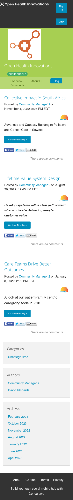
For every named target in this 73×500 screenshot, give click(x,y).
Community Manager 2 (34, 104)
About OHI (37, 81)
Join (61, 22)
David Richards (18, 390)
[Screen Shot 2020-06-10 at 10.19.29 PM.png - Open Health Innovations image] (24, 44)
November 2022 (19, 430)
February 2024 (18, 416)
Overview (16, 81)
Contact (31, 479)
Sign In (61, 7)
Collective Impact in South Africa (35, 98)
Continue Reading (17, 139)
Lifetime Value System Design (32, 178)
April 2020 (15, 458)
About (17, 479)
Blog (56, 81)
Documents (18, 85)
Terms (44, 479)
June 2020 (15, 451)
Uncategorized (18, 357)
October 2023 (17, 423)
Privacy (58, 479)
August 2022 (17, 437)
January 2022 (17, 444)
